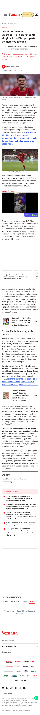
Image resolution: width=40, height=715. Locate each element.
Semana (4, 23)
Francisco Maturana (19, 479)
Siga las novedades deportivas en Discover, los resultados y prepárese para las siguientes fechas (19, 56)
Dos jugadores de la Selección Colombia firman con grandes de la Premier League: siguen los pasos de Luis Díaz (16, 276)
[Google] (3, 688)
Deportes (12, 23)
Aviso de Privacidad (10, 694)
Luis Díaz (6, 479)
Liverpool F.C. (7, 483)
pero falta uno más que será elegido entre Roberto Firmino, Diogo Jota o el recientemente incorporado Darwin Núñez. (20, 382)
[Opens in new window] (7, 688)
